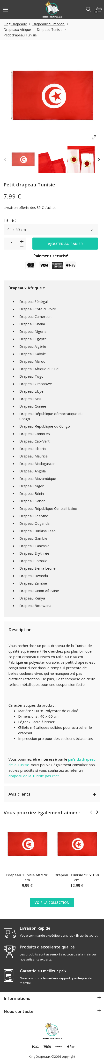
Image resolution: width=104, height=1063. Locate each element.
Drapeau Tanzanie (34, 545)
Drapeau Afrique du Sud (39, 368)
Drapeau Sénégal (33, 301)
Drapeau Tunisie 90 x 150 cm (77, 877)
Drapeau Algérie (32, 346)
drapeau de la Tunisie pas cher (33, 775)
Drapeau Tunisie (49, 29)
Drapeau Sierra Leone (37, 568)
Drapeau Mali (30, 398)
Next (99, 159)
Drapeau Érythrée (34, 553)
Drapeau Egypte (33, 338)
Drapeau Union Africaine (39, 590)
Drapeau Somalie (33, 560)
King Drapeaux (15, 24)
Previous (5, 159)
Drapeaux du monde (48, 24)
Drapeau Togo (31, 376)
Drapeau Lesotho (33, 515)
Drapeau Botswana (35, 605)
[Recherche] (89, 10)
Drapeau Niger (31, 486)
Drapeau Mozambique (37, 478)
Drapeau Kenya (32, 598)
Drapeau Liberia (32, 448)
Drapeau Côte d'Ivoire (37, 309)
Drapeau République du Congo (44, 426)
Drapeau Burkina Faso (37, 530)
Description (19, 629)
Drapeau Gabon (32, 500)
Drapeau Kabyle (32, 353)
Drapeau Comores (34, 433)
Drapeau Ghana (32, 323)
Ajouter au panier (65, 243)
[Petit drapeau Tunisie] (22, 159)
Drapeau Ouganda (34, 523)
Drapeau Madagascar (37, 463)
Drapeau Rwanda (33, 575)
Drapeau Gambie (33, 538)
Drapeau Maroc (32, 361)
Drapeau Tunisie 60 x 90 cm (27, 877)
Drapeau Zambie (33, 583)
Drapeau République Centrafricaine (48, 508)
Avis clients (19, 794)
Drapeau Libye (31, 391)
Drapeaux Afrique (17, 29)
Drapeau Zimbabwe (35, 383)
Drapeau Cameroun (35, 316)
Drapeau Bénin (31, 493)
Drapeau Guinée (32, 406)
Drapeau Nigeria (32, 331)
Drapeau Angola (32, 471)
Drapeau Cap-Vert (34, 441)
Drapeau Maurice (33, 456)
